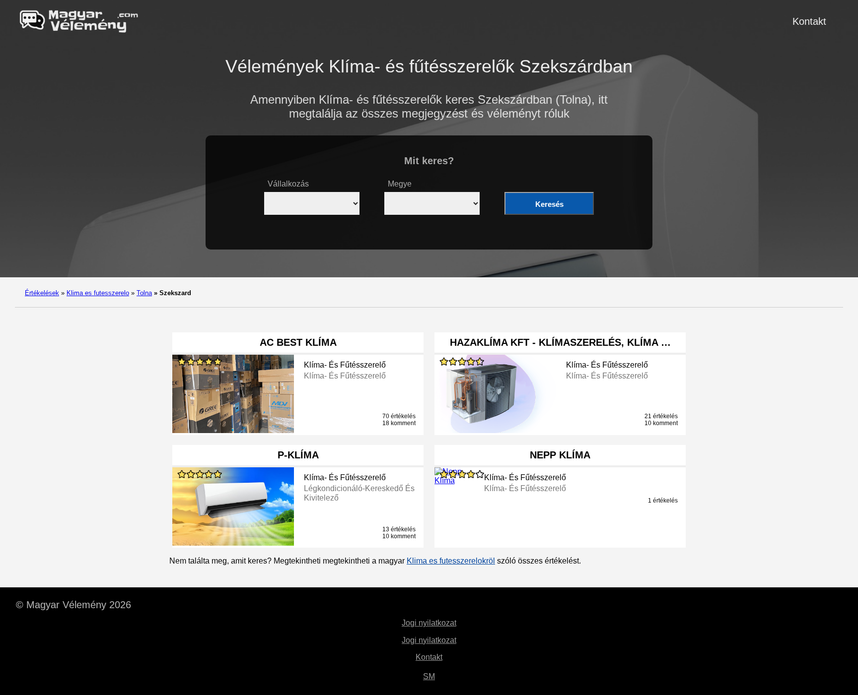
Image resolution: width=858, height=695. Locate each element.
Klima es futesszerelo (98, 293)
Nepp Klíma (560, 454)
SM (429, 676)
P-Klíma (298, 454)
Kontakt (809, 21)
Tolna (144, 293)
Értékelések (42, 293)
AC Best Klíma (298, 342)
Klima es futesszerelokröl (451, 561)
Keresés (549, 204)
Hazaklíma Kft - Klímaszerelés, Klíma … (560, 342)
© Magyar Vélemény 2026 (73, 604)
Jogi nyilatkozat (429, 623)
